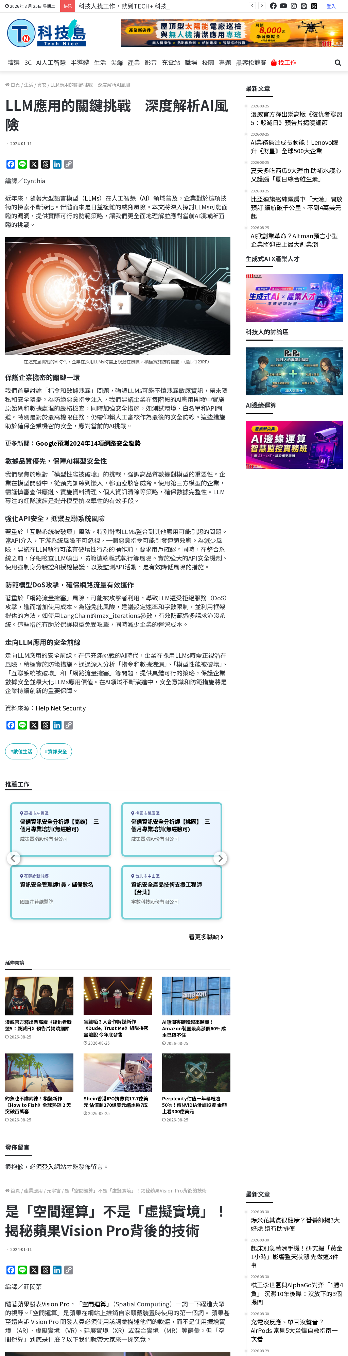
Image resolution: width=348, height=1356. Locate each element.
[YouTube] (283, 6)
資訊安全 (57, 751)
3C (28, 62)
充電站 (171, 62)
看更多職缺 (205, 936)
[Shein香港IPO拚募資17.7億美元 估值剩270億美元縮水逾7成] (118, 1072)
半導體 (80, 62)
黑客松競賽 (251, 62)
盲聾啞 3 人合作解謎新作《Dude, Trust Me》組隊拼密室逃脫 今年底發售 (116, 1028)
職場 (191, 62)
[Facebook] (273, 6)
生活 (100, 62)
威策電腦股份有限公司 (44, 839)
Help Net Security (61, 707)
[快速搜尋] (338, 62)
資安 (42, 84)
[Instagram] (294, 6)
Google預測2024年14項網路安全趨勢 (88, 443)
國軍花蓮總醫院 (36, 902)
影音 (151, 62)
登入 (331, 6)
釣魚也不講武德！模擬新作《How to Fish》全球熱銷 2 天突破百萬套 (38, 1105)
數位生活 (22, 751)
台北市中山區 (147, 876)
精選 (13, 62)
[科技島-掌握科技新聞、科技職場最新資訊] (46, 33)
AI (144, 197)
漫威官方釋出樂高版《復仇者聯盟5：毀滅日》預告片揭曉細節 (38, 1025)
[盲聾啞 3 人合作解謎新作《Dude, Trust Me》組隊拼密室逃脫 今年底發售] (118, 996)
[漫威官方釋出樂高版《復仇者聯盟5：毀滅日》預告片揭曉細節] (39, 996)
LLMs (92, 197)
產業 (134, 62)
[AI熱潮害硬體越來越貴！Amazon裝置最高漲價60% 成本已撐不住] (196, 996)
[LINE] (304, 6)
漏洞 (23, 215)
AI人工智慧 (51, 62)
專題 (225, 62)
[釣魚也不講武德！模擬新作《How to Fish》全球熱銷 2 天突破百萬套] (39, 1072)
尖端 (117, 62)
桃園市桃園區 (147, 813)
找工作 (286, 62)
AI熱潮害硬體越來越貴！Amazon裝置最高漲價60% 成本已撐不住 (194, 1028)
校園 (208, 62)
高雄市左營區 (36, 813)
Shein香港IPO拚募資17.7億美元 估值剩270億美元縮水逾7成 (116, 1101)
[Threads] (314, 6)
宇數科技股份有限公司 (155, 902)
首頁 (15, 84)
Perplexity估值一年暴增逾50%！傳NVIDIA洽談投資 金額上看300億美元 (194, 1105)
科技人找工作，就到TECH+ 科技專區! (130, 5)
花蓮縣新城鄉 (36, 876)
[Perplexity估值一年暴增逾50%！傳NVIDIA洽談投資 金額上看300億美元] (196, 1072)
